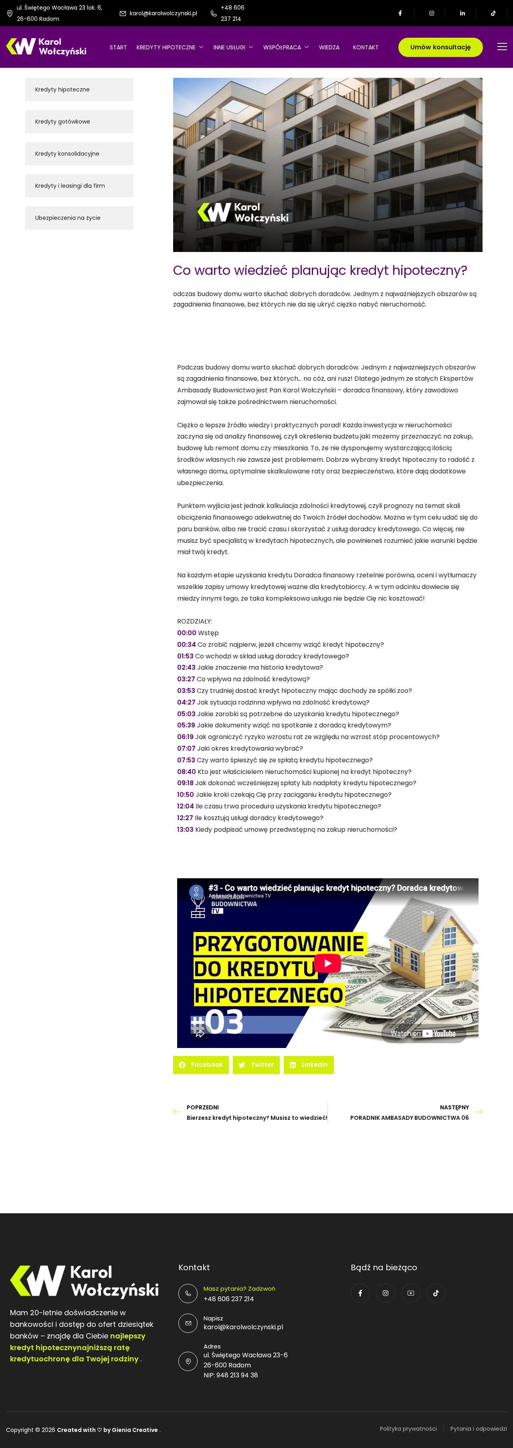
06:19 (185, 736)
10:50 (185, 794)
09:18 (185, 783)
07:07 (186, 748)
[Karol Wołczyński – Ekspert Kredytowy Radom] (46, 46)
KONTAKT (366, 47)
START (118, 47)
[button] (201, 1065)
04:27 (186, 702)
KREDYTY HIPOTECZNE (166, 47)
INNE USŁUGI (229, 47)
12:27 (185, 817)
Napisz (213, 1318)
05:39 (186, 725)
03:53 (186, 690)
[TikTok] (494, 13)
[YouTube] (410, 1293)
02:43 (186, 667)
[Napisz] (188, 1323)
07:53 (186, 760)
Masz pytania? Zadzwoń (239, 1288)
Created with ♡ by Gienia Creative (107, 1430)
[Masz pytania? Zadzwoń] (188, 1293)
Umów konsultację (440, 47)
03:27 (186, 679)
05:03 (186, 714)
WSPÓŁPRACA (282, 47)
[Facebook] (401, 13)
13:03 (185, 829)
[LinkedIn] (463, 13)
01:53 (185, 656)
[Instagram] (432, 13)
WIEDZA (329, 47)
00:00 (186, 633)
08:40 (186, 771)
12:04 (185, 806)
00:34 (186, 644)
